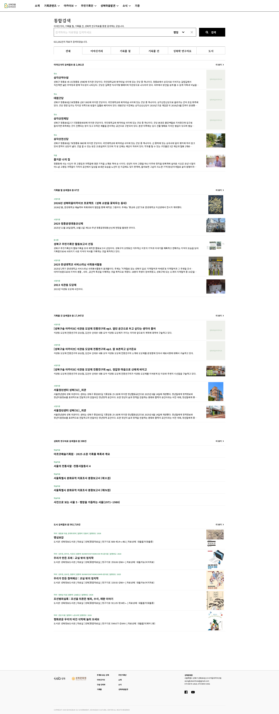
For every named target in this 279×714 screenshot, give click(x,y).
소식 (120, 684)
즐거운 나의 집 (62, 159)
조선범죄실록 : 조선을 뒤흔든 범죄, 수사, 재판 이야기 (83, 599)
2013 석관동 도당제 (65, 285)
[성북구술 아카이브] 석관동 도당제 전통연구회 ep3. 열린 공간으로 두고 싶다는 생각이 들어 (105, 328)
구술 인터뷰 (101, 684)
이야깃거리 (101, 679)
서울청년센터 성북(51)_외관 (70, 410)
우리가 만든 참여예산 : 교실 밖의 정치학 (76, 578)
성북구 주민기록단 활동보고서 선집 (73, 244)
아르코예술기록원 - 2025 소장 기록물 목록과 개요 (82, 454)
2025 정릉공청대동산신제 (68, 223)
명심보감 (59, 537)
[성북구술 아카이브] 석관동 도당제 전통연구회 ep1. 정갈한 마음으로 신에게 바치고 (100, 369)
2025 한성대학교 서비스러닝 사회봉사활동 (78, 264)
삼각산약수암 (61, 77)
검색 (213, 32)
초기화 (191, 32)
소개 (120, 679)
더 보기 (219, 64)
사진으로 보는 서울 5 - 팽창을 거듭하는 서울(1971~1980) (87, 502)
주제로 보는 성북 (103, 675)
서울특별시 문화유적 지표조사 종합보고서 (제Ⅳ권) (82, 490)
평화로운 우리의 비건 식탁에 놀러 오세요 (76, 619)
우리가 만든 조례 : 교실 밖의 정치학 (74, 558)
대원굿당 (59, 98)
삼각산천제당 (61, 118)
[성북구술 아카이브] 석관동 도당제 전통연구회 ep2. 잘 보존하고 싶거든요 (95, 349)
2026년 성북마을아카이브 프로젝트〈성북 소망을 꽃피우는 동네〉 (91, 203)
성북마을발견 (123, 689)
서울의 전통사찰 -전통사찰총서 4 (72, 466)
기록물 (99, 689)
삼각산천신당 (61, 139)
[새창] (60, 678)
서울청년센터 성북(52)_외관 (70, 390)
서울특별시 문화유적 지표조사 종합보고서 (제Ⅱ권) (82, 478)
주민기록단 (122, 675)
